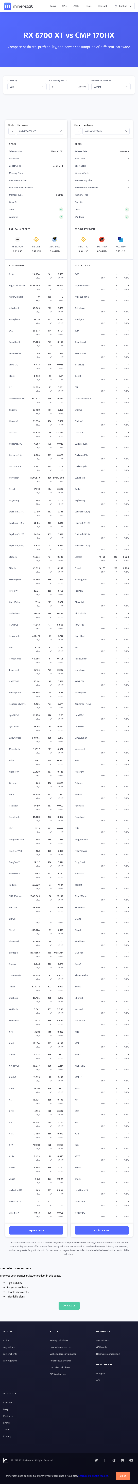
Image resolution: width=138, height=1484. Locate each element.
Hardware (22, 125)
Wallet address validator (63, 1354)
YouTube (122, 1460)
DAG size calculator (60, 1367)
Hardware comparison (108, 1354)
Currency (12, 81)
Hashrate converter (60, 1347)
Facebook (105, 1460)
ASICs (76, 6)
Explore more (36, 1230)
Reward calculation (101, 81)
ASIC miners (102, 1340)
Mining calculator (59, 1340)
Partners (8, 1416)
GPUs (64, 6)
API (98, 1380)
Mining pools (10, 1361)
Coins (53, 6)
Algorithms (9, 1347)
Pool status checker (60, 1361)
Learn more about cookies (93, 1476)
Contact (102, 6)
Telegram (113, 1460)
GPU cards (101, 1347)
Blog (5, 1409)
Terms (6, 1429)
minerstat (18, 6)
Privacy (7, 1436)
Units (11, 125)
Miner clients (10, 1354)
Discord (131, 1460)
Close (123, 1476)
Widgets (101, 1373)
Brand (6, 1423)
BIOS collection (58, 1374)
